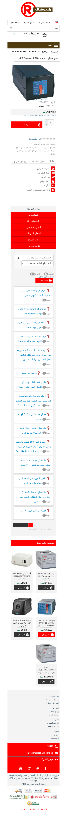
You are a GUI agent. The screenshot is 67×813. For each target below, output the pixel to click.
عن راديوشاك (54, 696)
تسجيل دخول (15, 22)
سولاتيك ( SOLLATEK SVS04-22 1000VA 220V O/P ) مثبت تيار (46, 623)
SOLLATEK (41, 99)
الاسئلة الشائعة (53, 726)
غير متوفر (45, 588)
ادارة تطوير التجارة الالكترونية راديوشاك (33, 809)
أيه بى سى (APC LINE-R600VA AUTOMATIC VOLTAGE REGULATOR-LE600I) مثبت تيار (22, 577)
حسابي (56, 731)
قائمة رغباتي (54, 738)
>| (15, 525)
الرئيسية (54, 52)
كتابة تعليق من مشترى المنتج (39, 190)
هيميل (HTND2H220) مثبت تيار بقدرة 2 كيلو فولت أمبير (46, 576)
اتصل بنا (56, 708)
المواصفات (33, 214)
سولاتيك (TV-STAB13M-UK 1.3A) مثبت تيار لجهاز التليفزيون (22, 623)
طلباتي (56, 735)
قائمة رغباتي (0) (44, 22)
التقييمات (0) (33, 221)
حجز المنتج (45, 177)
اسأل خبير (46, 185)
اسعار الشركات (43, 173)
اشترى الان (46, 635)
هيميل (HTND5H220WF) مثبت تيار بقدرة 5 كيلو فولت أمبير (46, 670)
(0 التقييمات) (35, 139)
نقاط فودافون (44, 181)
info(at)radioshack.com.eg (40, 752)
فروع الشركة (29, 22)
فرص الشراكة (46, 759)
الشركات (55, 720)
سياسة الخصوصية (52, 700)
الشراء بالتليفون (43, 168)
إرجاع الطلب (54, 711)
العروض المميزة (53, 723)
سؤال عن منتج (33, 208)
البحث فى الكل (46, 276)
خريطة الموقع (54, 715)
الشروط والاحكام (52, 703)
